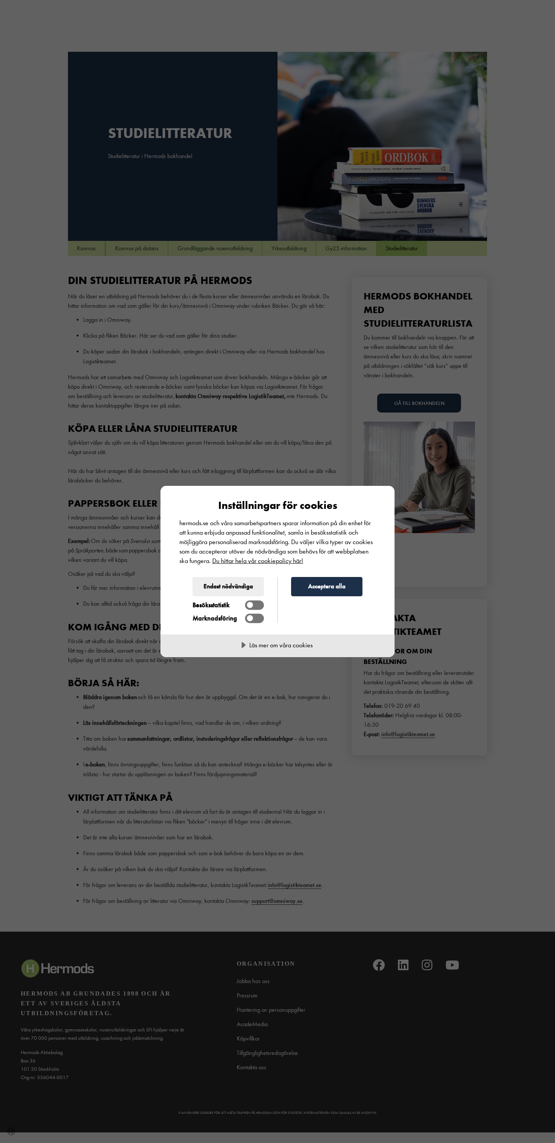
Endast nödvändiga (228, 586)
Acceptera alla (326, 586)
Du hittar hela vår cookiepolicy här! (257, 561)
